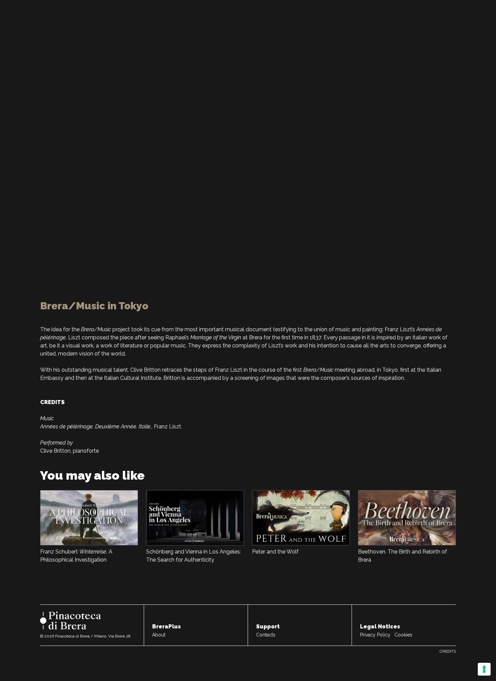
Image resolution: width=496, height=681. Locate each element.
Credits (448, 651)
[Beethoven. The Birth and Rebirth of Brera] (407, 517)
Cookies (403, 634)
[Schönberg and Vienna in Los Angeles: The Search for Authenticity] (195, 517)
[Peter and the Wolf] (301, 517)
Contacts (265, 634)
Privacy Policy (375, 634)
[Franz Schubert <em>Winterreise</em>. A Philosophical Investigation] (89, 517)
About (158, 634)
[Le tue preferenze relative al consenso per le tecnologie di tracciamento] (484, 669)
